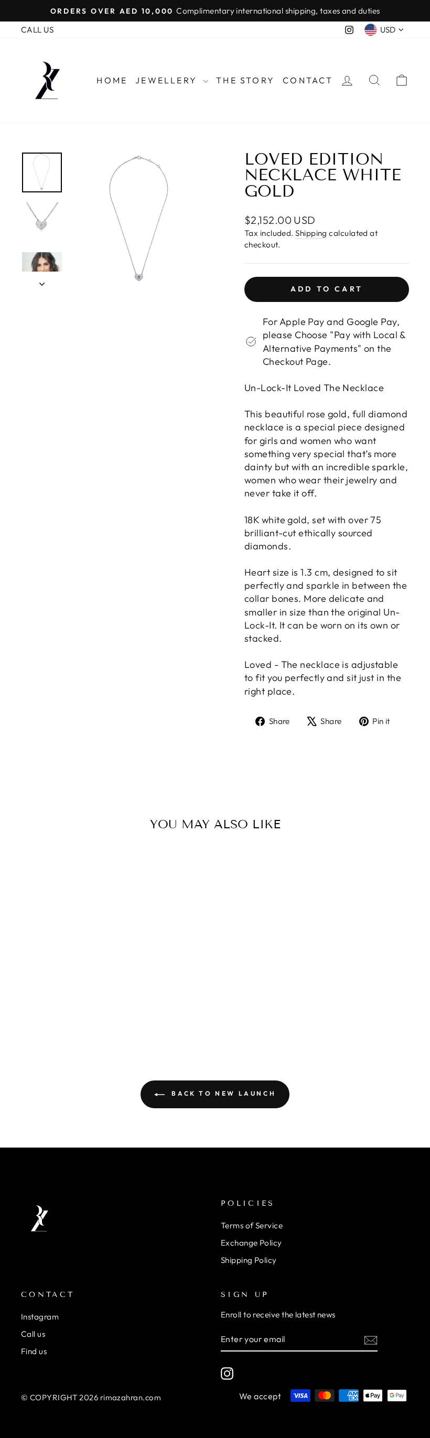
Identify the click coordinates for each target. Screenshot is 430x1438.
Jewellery (167, 80)
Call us (33, 1334)
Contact (308, 80)
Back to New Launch (222, 1093)
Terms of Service (252, 1225)
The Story (245, 80)
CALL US (37, 30)
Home (111, 80)
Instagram (40, 1317)
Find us (34, 1351)
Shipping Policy (249, 1260)
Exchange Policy (251, 1243)
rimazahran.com (130, 1397)
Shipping (311, 233)
